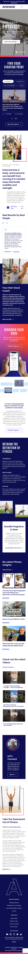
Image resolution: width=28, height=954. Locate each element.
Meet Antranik (6, 319)
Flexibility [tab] (8, 81)
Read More (16, 251)
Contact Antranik (14, 924)
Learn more (14, 3)
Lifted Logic (20, 950)
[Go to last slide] (3, 223)
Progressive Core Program (14, 905)
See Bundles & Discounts (13, 548)
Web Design (8, 950)
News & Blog (14, 918)
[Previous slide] (12, 118)
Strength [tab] (20, 81)
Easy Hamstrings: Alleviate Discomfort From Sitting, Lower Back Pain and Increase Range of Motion (12, 107)
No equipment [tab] (9, 85)
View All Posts (6, 570)
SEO (14, 950)
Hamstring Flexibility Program (14, 908)
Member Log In (14, 921)
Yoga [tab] (22, 85)
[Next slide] (15, 118)
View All (14, 911)
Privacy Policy (14, 926)
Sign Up (14, 941)
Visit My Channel (7, 667)
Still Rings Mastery (14, 902)
